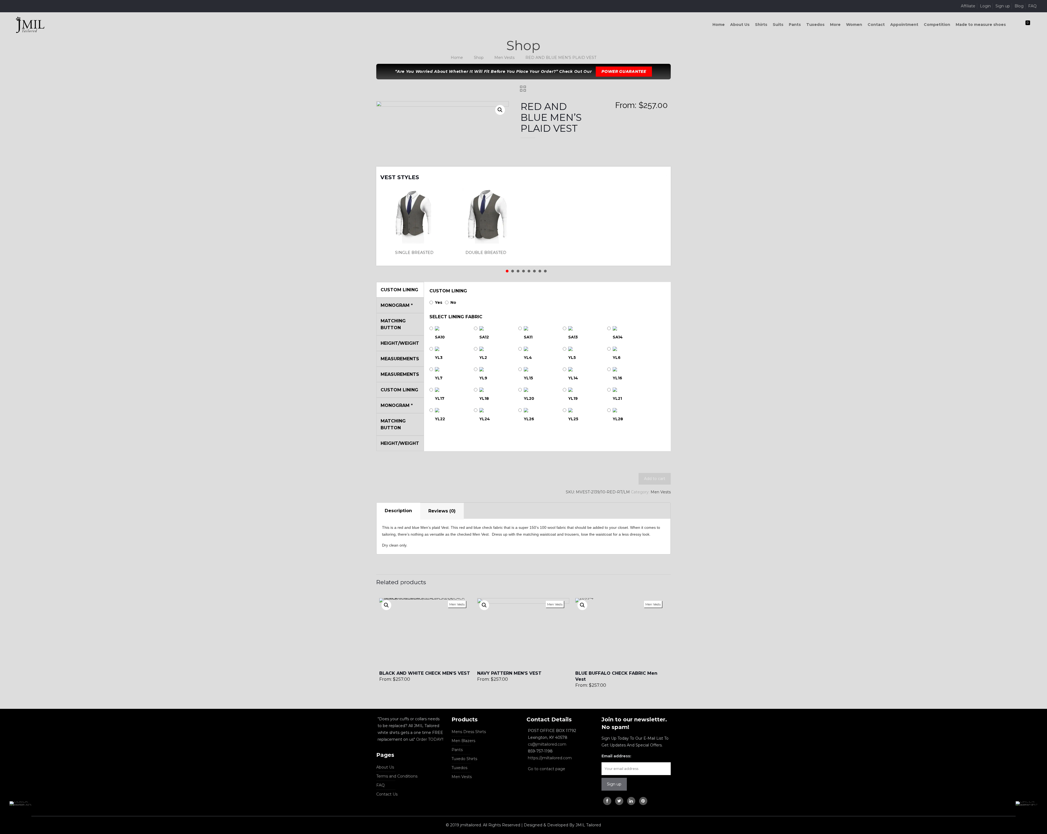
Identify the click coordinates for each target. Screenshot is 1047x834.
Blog (1019, 6)
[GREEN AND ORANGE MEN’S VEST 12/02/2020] (1031, 812)
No (453, 302)
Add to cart (654, 478)
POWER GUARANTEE (623, 71)
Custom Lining (448, 290)
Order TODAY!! (429, 739)
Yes (438, 302)
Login (985, 6)
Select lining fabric (455, 316)
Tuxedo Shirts (464, 758)
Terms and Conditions (396, 776)
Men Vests (504, 57)
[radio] (416, 222)
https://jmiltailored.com (550, 757)
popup (386, 605)
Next (659, 173)
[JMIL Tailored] (30, 24)
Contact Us (387, 794)
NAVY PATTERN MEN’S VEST (509, 673)
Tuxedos (459, 767)
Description (398, 510)
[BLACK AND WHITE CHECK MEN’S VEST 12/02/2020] (15, 812)
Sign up (1002, 6)
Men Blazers (463, 740)
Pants (457, 749)
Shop (479, 57)
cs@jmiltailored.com (547, 744)
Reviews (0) (442, 511)
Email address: (616, 756)
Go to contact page (546, 768)
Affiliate (968, 6)
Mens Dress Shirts (469, 731)
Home (457, 57)
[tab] (398, 511)
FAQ (1032, 6)
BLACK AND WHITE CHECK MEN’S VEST (424, 673)
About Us (385, 767)
